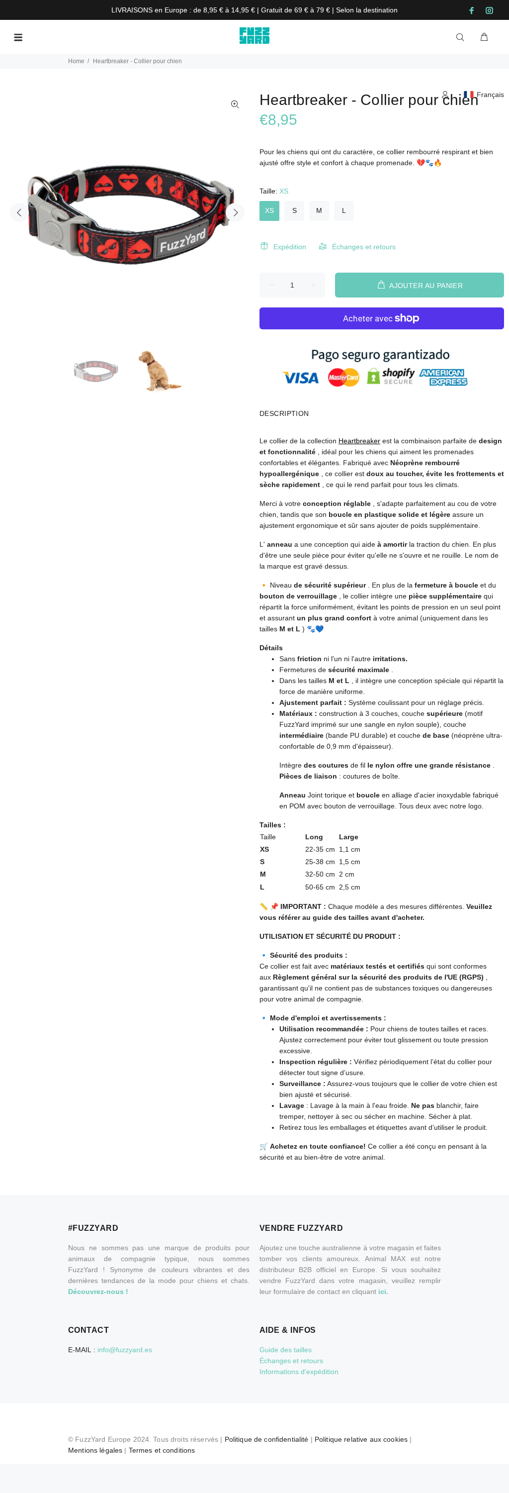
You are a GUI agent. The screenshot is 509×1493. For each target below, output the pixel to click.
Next (235, 212)
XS (269, 210)
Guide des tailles (285, 1350)
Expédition (289, 247)
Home (76, 61)
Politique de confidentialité (267, 1439)
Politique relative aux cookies (361, 1439)
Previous (19, 212)
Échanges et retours (364, 247)
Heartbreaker (359, 441)
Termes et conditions (162, 1450)
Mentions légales (95, 1450)
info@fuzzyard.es (124, 1350)
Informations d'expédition (299, 1372)
